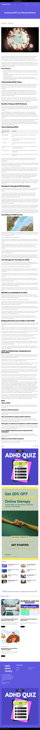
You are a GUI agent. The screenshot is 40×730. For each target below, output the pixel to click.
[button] (17, 4)
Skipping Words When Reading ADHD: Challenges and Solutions (13, 580)
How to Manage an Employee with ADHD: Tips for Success (31, 575)
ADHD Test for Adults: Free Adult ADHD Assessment (13, 570)
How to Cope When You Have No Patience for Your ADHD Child (31, 564)
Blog (17, 670)
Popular (2, 646)
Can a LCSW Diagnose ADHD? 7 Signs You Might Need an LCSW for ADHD (9, 619)
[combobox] (31, 4)
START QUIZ (24, 1)
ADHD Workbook (7, 112)
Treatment (6, 646)
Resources (18, 669)
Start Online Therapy (31, 667)
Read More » (9, 566)
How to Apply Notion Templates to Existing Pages (31, 580)
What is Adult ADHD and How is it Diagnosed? (31, 570)
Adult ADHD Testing (6, 4)
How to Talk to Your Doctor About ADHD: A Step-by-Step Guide (13, 564)
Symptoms (18, 667)
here (21, 397)
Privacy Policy (30, 668)
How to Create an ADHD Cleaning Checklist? (12, 575)
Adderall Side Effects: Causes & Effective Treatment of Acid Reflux (9, 649)
